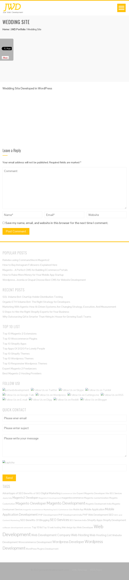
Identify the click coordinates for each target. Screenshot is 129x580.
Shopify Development (114, 520)
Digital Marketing (50, 493)
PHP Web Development (95, 514)
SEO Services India (78, 520)
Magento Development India (99, 503)
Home (6, 29)
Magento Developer (30, 503)
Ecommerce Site (68, 493)
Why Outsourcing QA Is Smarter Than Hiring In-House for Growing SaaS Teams (47, 316)
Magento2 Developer (25, 498)
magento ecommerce (33, 509)
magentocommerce (72, 498)
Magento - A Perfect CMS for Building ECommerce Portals (35, 270)
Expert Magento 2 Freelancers (20, 368)
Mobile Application (94, 509)
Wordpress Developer (68, 542)
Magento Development (66, 503)
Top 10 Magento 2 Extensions (20, 333)
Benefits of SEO (32, 493)
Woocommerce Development (35, 542)
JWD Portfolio (18, 29)
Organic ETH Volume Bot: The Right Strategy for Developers (36, 302)
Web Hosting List (101, 535)
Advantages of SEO (13, 493)
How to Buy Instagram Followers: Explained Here (30, 265)
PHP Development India (70, 514)
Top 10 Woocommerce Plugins (20, 338)
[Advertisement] (64, 54)
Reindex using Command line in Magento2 (26, 260)
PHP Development (48, 514)
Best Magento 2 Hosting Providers (22, 373)
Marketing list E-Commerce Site (58, 509)
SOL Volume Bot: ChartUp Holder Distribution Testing (33, 297)
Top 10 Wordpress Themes (18, 358)
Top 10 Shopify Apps (14, 343)
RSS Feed (96, 570)
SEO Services (59, 520)
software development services (17, 527)
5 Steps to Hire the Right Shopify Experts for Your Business (36, 312)
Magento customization (96, 497)
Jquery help (7, 498)
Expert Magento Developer (91, 493)
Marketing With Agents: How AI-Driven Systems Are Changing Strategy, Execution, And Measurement (59, 306)
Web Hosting (80, 535)
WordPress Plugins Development (42, 548)
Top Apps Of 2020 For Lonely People (24, 348)
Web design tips (69, 527)
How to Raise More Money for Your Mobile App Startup (33, 275)
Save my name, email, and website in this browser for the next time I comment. (56, 223)
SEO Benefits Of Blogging (34, 520)
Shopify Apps (94, 520)
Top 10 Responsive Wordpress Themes (25, 363)
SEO (111, 514)
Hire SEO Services (113, 493)
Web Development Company (51, 535)
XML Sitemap (79, 570)
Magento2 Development (49, 498)
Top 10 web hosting (52, 527)
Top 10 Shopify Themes (16, 353)
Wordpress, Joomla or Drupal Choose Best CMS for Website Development (44, 280)
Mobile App (78, 509)
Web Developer (85, 527)
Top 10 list (37, 527)
